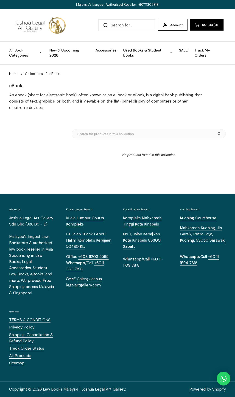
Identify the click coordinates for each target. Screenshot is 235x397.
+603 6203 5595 (93, 256)
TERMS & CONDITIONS (29, 319)
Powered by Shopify (207, 389)
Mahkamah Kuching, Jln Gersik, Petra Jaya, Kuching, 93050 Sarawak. (202, 234)
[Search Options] (221, 133)
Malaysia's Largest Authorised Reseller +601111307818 (117, 4)
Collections (34, 73)
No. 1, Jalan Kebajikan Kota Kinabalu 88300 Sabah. (142, 240)
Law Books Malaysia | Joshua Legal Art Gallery (84, 389)
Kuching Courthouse (198, 217)
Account (176, 25)
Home (14, 73)
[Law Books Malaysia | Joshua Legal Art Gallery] (40, 25)
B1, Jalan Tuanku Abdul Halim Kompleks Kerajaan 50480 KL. (88, 240)
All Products (20, 355)
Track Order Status (26, 348)
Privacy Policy (21, 327)
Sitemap (16, 363)
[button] (207, 25)
